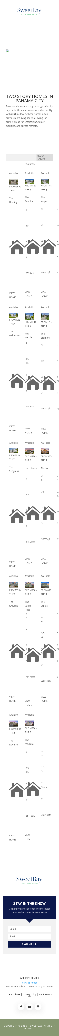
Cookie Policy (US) (40, 995)
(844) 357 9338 (30, 982)
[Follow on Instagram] (38, 1006)
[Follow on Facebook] (21, 1006)
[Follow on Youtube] (29, 1006)
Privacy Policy (30, 994)
